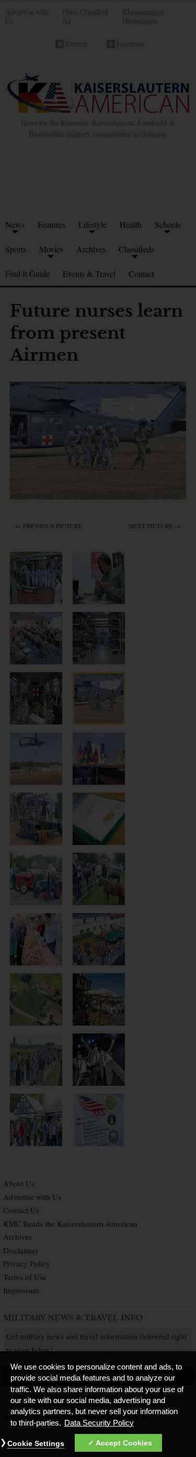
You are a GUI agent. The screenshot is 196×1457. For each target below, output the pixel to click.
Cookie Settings (35, 1443)
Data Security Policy (99, 1423)
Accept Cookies (124, 1443)
